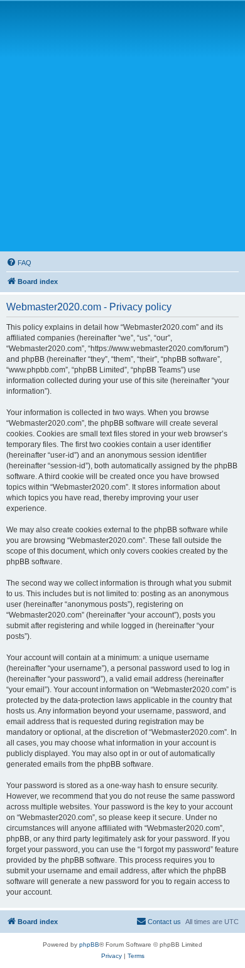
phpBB (89, 944)
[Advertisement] (122, 125)
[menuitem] (18, 262)
